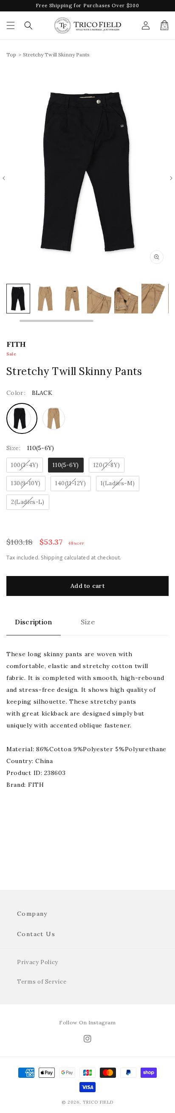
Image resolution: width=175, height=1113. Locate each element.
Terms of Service (41, 981)
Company (32, 913)
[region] (87, 303)
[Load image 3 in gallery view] (45, 298)
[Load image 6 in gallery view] (126, 298)
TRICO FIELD (98, 1102)
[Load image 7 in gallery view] (153, 298)
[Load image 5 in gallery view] (99, 298)
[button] (10, 25)
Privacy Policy (37, 962)
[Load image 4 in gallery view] (72, 298)
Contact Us (36, 934)
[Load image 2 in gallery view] (18, 298)
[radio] (21, 418)
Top (11, 54)
